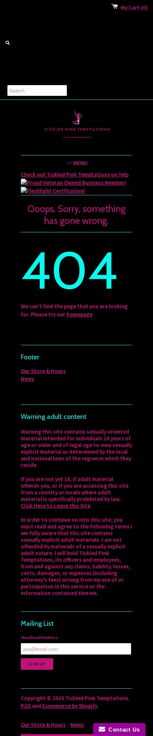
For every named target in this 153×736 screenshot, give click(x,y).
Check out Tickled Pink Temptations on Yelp (74, 174)
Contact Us (122, 729)
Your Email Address (39, 637)
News (27, 378)
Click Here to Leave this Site (55, 505)
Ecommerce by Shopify (69, 705)
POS (26, 705)
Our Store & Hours (43, 370)
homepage (79, 314)
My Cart (134, 7)
